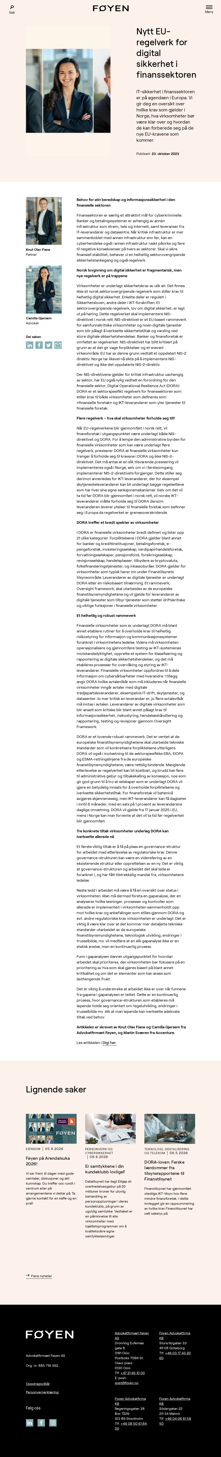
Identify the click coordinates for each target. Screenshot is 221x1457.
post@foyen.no (126, 1383)
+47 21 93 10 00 (133, 1373)
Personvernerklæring (42, 1392)
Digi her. (110, 1042)
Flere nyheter (41, 1276)
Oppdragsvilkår (38, 1384)
